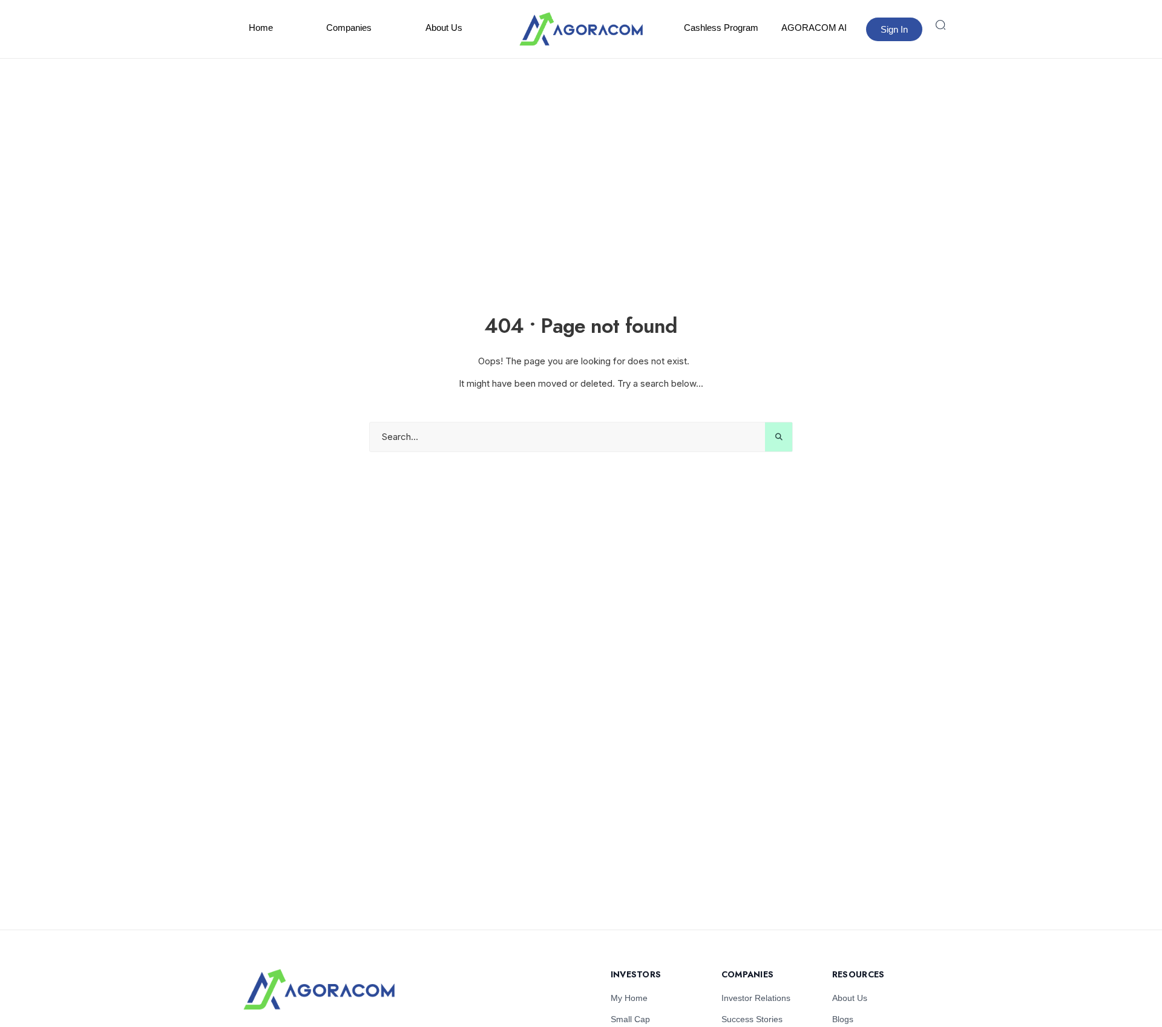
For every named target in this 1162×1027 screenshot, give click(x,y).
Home (261, 27)
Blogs (842, 1019)
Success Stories (752, 1019)
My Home (629, 998)
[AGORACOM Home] (319, 990)
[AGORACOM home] (581, 29)
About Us (443, 27)
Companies (349, 27)
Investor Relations (755, 998)
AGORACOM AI (814, 27)
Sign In (894, 29)
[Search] (940, 25)
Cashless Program (721, 27)
